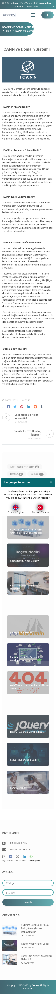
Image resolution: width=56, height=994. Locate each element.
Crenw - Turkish (40, 512)
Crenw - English (15, 512)
